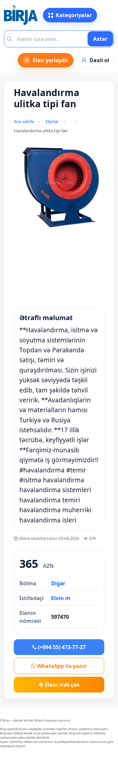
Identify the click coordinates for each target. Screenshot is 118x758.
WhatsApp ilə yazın (61, 666)
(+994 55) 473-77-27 (61, 647)
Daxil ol (99, 60)
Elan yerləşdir (47, 60)
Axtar (100, 38)
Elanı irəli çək (62, 684)
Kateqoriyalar (74, 15)
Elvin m (60, 598)
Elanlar (52, 121)
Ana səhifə (24, 121)
